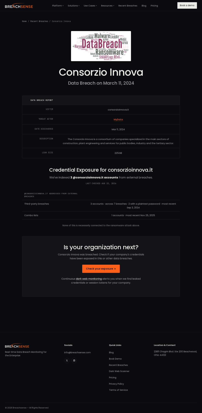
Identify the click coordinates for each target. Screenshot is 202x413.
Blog (144, 5)
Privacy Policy (116, 383)
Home (24, 21)
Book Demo (115, 358)
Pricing (154, 5)
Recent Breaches (128, 5)
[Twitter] (67, 360)
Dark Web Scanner (119, 371)
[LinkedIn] (74, 360)
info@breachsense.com (77, 352)
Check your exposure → (101, 268)
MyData (118, 119)
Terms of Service (118, 390)
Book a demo (187, 5)
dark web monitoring (89, 279)
